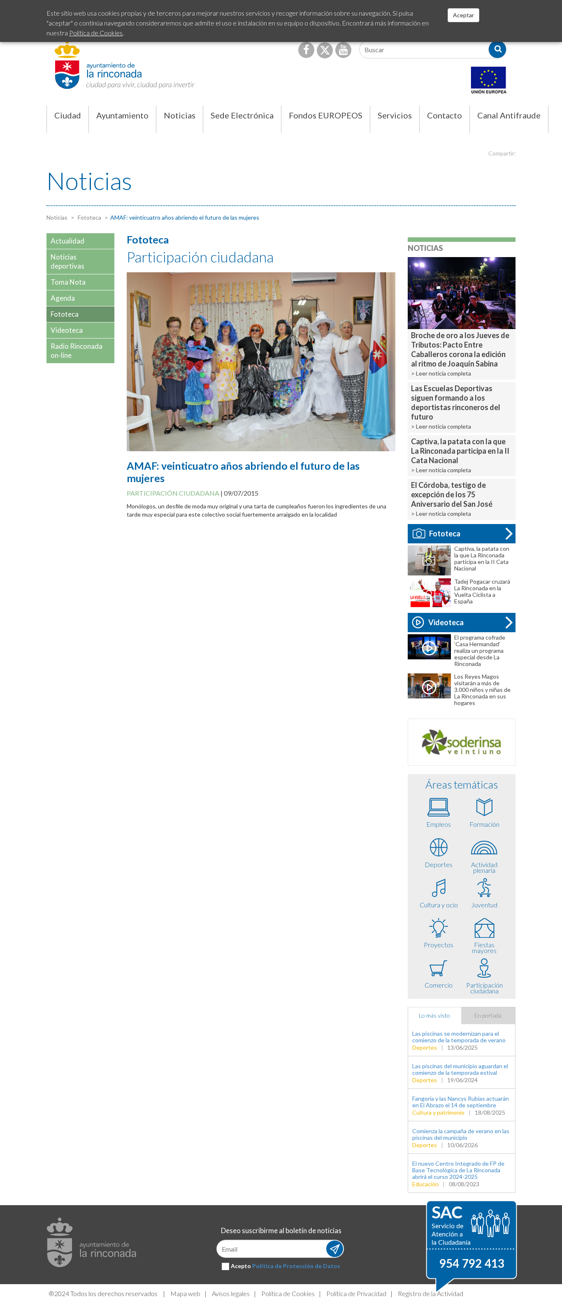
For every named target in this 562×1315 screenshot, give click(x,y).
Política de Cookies (288, 1293)
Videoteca (446, 622)
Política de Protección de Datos (296, 1265)
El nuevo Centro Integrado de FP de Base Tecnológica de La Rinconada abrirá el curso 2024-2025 (458, 1170)
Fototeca (89, 217)
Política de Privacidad (356, 1293)
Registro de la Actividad (430, 1293)
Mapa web (185, 1293)
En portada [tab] (488, 1015)
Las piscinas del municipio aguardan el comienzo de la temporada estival (460, 1069)
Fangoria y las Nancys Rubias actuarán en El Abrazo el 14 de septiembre (460, 1102)
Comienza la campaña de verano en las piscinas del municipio (460, 1134)
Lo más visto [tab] (434, 1015)
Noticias (56, 217)
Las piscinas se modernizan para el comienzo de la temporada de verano (459, 1037)
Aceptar (463, 15)
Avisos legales (231, 1293)
